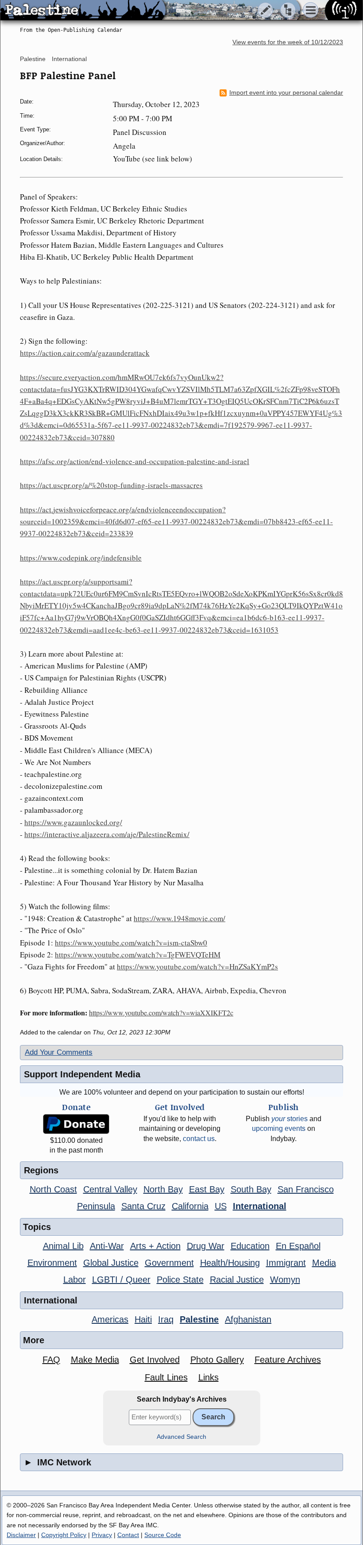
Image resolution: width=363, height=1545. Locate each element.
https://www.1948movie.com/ (179, 918)
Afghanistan (248, 1319)
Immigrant (286, 1263)
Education (250, 1246)
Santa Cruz (143, 1206)
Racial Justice (237, 1279)
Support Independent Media (82, 1074)
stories (289, 1118)
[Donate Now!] (76, 1124)
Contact (128, 1534)
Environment (52, 1263)
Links (208, 1377)
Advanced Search (181, 1437)
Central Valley (110, 1189)
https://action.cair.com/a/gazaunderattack (85, 353)
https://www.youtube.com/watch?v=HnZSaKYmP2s (197, 966)
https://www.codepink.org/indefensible (81, 558)
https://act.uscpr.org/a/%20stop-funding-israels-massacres (111, 485)
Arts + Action (155, 1246)
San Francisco (306, 1189)
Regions (41, 1170)
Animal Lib (63, 1246)
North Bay (163, 1189)
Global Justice (111, 1263)
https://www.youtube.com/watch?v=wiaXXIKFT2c (161, 1012)
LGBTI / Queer (121, 1279)
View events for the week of (287, 42)
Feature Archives (288, 1359)
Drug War (205, 1246)
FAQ (51, 1359)
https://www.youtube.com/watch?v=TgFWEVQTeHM (137, 954)
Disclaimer (21, 1534)
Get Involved (155, 1359)
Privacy (102, 1534)
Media (324, 1263)
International (69, 58)
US (221, 1206)
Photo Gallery (217, 1359)
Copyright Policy (63, 1534)
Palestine (33, 58)
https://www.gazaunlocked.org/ (73, 822)
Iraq (166, 1319)
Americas (110, 1319)
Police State (180, 1279)
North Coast (53, 1189)
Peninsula (96, 1206)
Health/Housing (230, 1263)
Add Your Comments (59, 1052)
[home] (83, 10)
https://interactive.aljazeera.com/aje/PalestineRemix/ (106, 834)
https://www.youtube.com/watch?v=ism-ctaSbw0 (131, 943)
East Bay (206, 1189)
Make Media (95, 1359)
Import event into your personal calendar (286, 92)
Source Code (162, 1534)
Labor (74, 1279)
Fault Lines (166, 1377)
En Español (298, 1246)
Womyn (285, 1279)
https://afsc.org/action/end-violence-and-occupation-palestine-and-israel (134, 461)
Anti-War (107, 1246)
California (190, 1206)
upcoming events (278, 1128)
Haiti (143, 1319)
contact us (199, 1138)
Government (169, 1263)
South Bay (251, 1189)
